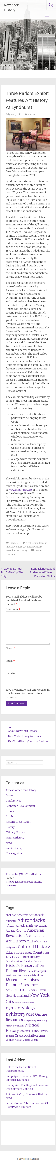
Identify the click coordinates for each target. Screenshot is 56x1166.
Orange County (29, 1020)
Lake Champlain (38, 971)
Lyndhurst (17, 546)
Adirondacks (31, 920)
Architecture (35, 936)
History (10, 827)
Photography (17, 1025)
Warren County (30, 1040)
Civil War (33, 941)
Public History (14, 848)
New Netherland (17, 995)
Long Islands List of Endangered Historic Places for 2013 (42, 572)
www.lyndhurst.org (20, 489)
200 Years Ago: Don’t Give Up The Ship (12, 572)
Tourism (10, 1036)
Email (10, 660)
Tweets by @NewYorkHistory (23, 874)
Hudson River (16, 971)
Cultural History (34, 946)
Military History (15, 832)
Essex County (33, 952)
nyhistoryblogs (20, 1007)
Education (14, 952)
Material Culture (33, 546)
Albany (43, 925)
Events (10, 811)
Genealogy (11, 961)
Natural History (15, 837)
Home (9, 727)
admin (31, 114)
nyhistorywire (20, 1014)
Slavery (44, 1030)
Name (10, 648)
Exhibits (14, 543)
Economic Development (20, 805)
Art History (32, 543)
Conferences (13, 800)
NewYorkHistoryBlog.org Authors (28, 741)
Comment (13, 609)
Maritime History (15, 975)
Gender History (29, 957)
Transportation (26, 1035)
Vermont (18, 1040)
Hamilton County (32, 961)
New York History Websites (24, 736)
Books (9, 795)
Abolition (11, 915)
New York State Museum (24, 1003)
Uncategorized (14, 853)
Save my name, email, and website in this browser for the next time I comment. (28, 693)
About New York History (22, 730)
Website (10, 673)
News (9, 842)
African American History (21, 790)
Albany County (16, 930)
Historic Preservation (18, 821)
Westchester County (16, 550)
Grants (20, 961)
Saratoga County (29, 1030)
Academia (22, 915)
